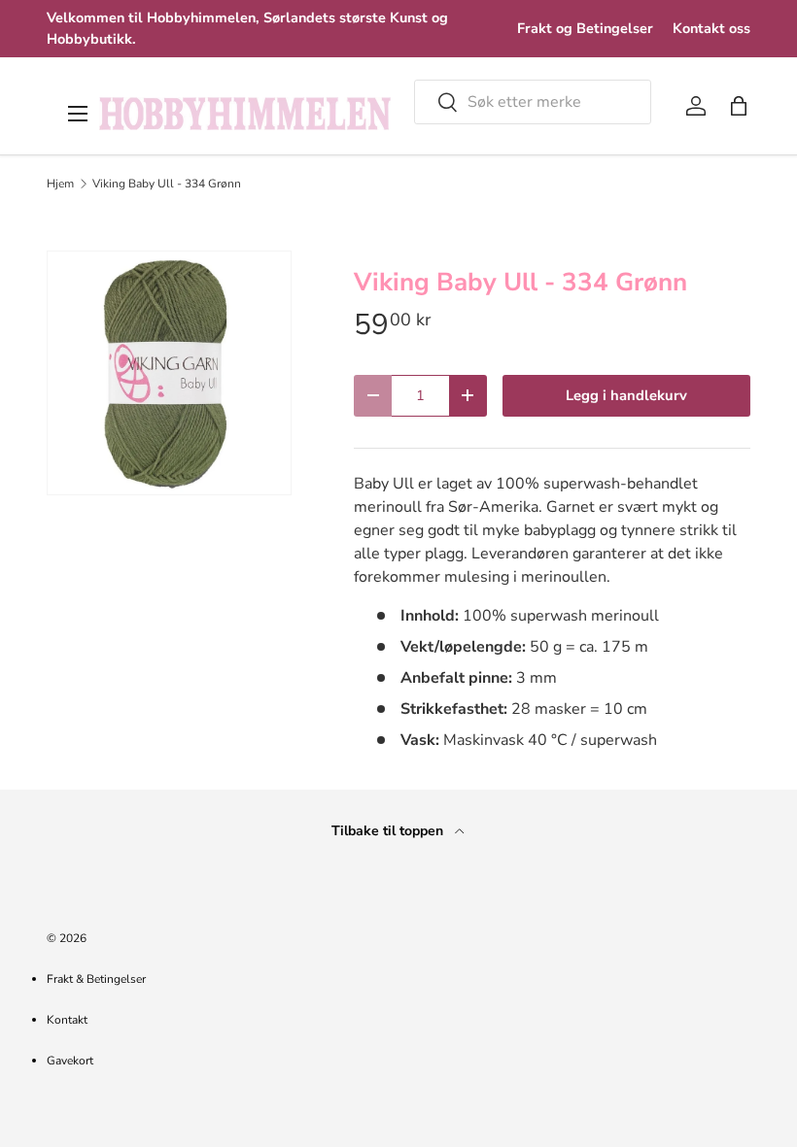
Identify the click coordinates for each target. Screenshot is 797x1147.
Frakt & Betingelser (96, 979)
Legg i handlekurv (626, 395)
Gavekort (70, 1060)
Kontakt (67, 1020)
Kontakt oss (711, 28)
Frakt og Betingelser (585, 28)
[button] (738, 105)
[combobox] (532, 102)
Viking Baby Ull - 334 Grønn (166, 183)
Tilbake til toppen (389, 831)
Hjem (60, 183)
